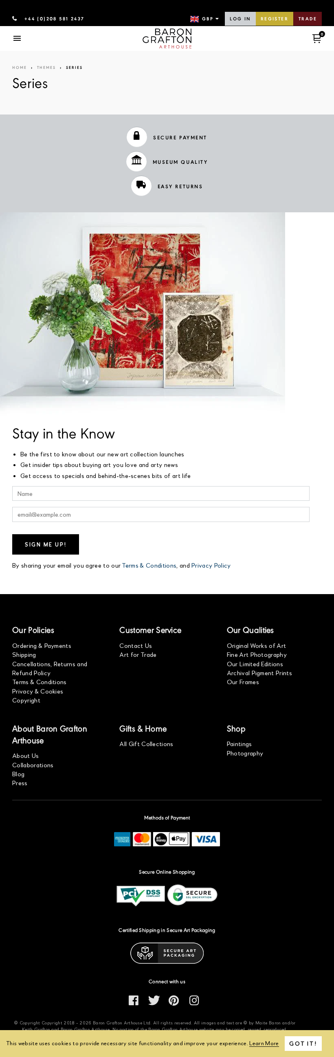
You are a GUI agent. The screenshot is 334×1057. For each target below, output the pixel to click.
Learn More (264, 1042)
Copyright (26, 700)
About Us (25, 755)
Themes (46, 68)
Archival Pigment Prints (259, 672)
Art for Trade (137, 654)
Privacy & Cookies (37, 691)
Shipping (24, 654)
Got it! (303, 1043)
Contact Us (135, 645)
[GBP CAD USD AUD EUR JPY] (205, 19)
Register (274, 19)
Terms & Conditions (149, 565)
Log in (240, 19)
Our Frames (243, 681)
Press (20, 782)
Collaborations (32, 765)
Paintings (239, 743)
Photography (245, 753)
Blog (18, 773)
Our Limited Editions (255, 663)
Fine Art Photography (257, 654)
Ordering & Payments (41, 645)
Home (19, 68)
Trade (308, 19)
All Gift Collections (146, 743)
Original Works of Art (256, 645)
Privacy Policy (211, 565)
